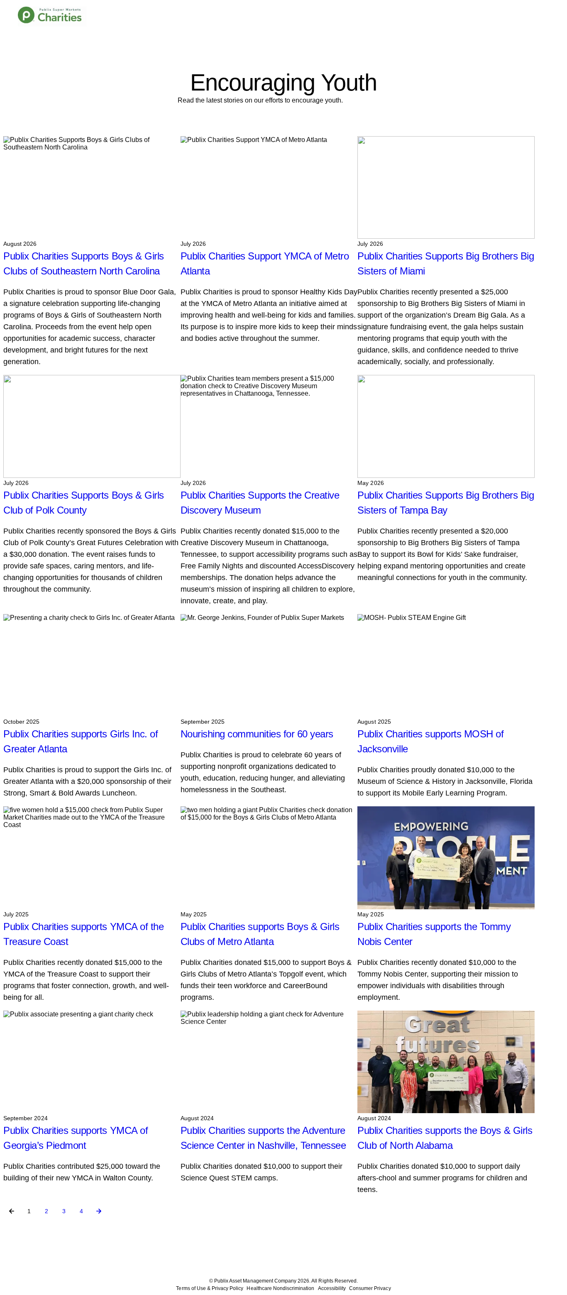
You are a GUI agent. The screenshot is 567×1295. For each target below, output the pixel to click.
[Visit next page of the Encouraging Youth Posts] (98, 1211)
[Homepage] (52, 17)
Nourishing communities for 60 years (257, 733)
